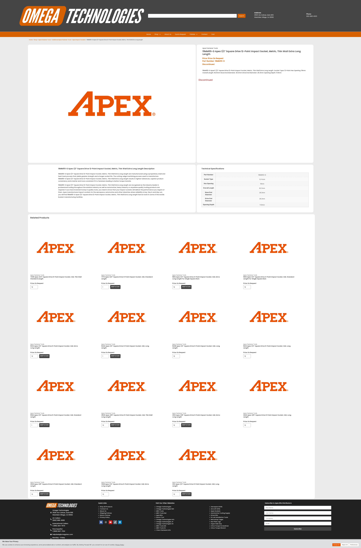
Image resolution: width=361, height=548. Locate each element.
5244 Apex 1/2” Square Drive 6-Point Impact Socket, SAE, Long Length (125, 347)
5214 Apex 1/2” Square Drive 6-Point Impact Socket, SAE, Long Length (266, 347)
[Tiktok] (115, 522)
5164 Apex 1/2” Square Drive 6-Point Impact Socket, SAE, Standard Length (55, 416)
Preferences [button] (354, 544)
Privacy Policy (119, 545)
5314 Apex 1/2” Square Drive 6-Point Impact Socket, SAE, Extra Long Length (54, 347)
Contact (204, 34)
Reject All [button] (345, 544)
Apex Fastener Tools (44, 40)
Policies (192, 34)
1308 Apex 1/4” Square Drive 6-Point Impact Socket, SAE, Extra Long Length (125, 485)
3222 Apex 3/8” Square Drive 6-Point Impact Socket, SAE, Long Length (267, 416)
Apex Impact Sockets (78, 40)
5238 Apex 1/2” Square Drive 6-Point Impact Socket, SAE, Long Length (196, 347)
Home (148, 34)
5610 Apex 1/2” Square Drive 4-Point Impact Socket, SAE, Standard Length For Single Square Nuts (268, 278)
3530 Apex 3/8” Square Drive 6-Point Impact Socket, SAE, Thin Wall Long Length (126, 416)
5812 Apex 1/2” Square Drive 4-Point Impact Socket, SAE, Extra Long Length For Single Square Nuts (196, 278)
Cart (213, 34)
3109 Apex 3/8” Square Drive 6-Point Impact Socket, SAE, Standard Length (56, 485)
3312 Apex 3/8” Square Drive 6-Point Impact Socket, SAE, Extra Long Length (196, 416)
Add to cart (115, 287)
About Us (168, 34)
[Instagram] (106, 522)
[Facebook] (101, 522)
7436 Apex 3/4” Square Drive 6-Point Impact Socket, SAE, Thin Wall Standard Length (56, 278)
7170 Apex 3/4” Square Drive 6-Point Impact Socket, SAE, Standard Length (127, 278)
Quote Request (180, 34)
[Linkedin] (120, 522)
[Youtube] (110, 522)
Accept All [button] (336, 544)
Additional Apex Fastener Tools (61, 40)
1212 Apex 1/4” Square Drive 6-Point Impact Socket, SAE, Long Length (195, 485)
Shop (156, 34)
